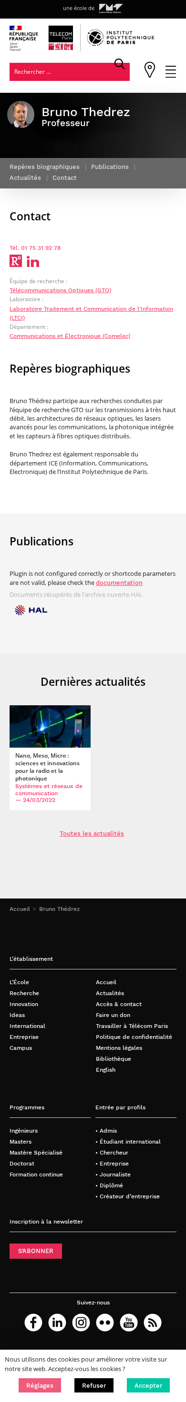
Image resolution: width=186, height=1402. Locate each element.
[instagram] (81, 1322)
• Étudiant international (128, 1141)
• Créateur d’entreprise (127, 1196)
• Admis (106, 1130)
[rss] (153, 1322)
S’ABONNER (35, 1250)
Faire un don (113, 1014)
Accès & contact (119, 1003)
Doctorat (22, 1163)
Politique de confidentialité (134, 1036)
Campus (21, 1047)
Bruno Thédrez (59, 908)
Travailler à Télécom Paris (132, 1025)
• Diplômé (109, 1185)
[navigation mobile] (170, 75)
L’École (19, 982)
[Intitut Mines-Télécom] (111, 8)
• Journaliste (113, 1174)
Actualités (110, 993)
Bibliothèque (113, 1058)
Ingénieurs (24, 1130)
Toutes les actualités (92, 833)
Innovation (24, 1003)
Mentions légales (119, 1047)
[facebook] (33, 1322)
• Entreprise (112, 1163)
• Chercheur (111, 1152)
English (105, 1069)
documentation (119, 582)
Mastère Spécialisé (36, 1152)
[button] (40, 1385)
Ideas (17, 1014)
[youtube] (129, 1322)
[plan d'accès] (149, 75)
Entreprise (24, 1036)
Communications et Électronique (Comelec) (70, 335)
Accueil (20, 908)
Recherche (24, 993)
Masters (20, 1141)
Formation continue (36, 1174)
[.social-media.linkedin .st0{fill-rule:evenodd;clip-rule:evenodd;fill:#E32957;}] (33, 264)
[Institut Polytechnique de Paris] (121, 44)
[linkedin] (57, 1322)
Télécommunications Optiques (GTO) (60, 290)
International (27, 1025)
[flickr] (105, 1322)
